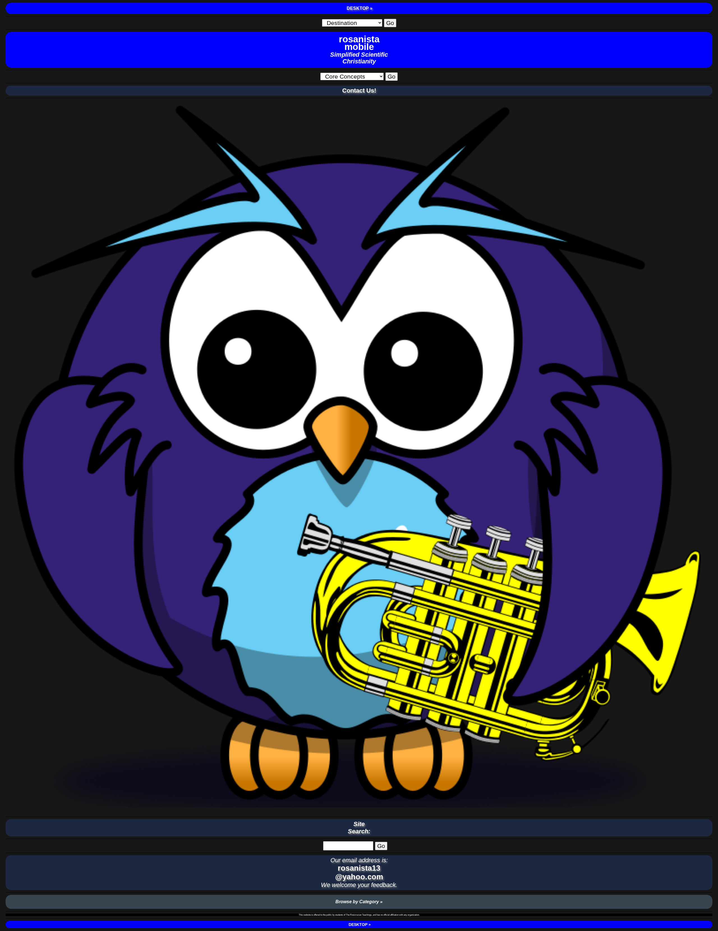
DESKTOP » (359, 8)
